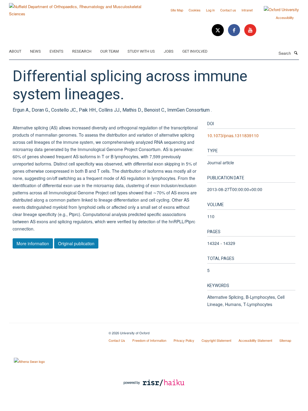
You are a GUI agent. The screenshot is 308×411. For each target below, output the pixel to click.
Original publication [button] (76, 243)
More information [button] (33, 243)
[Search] (295, 52)
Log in (210, 10)
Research (81, 51)
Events (56, 51)
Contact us (228, 10)
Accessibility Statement (255, 340)
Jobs (169, 51)
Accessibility (285, 17)
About (15, 51)
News (35, 51)
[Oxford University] (277, 9)
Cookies (195, 10)
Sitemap (285, 340)
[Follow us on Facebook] (234, 30)
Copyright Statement (216, 340)
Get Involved (195, 51)
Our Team (109, 51)
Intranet (247, 10)
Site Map (177, 10)
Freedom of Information (149, 340)
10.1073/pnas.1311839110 (233, 135)
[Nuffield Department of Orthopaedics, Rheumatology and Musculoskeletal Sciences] (79, 8)
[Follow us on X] (218, 30)
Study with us (141, 51)
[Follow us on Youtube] (250, 30)
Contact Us (117, 340)
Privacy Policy (184, 340)
